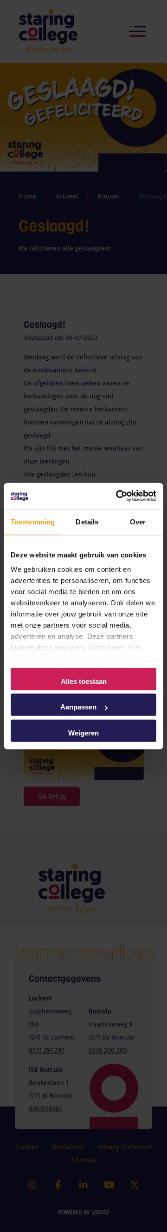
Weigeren (83, 732)
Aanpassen (78, 707)
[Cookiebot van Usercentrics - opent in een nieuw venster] (117, 496)
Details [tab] (87, 521)
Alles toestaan (84, 681)
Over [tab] (138, 521)
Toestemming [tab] (33, 521)
